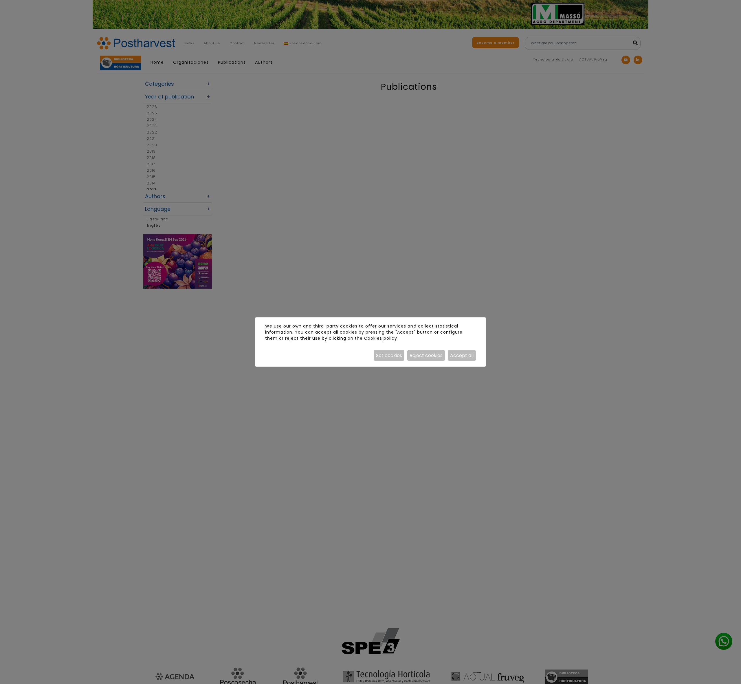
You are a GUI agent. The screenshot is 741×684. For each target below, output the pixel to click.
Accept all (462, 355)
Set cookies (389, 355)
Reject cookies (426, 355)
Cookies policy (380, 338)
